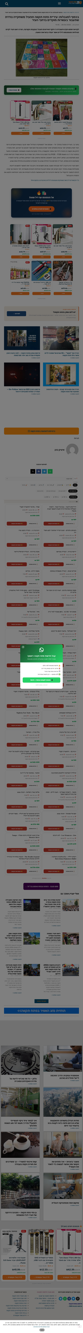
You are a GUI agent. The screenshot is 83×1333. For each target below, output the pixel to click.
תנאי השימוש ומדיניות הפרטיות (41, 1327)
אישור (42, 1330)
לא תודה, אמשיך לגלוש (41, 685)
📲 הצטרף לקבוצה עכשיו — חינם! (41, 680)
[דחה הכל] (79, 1326)
